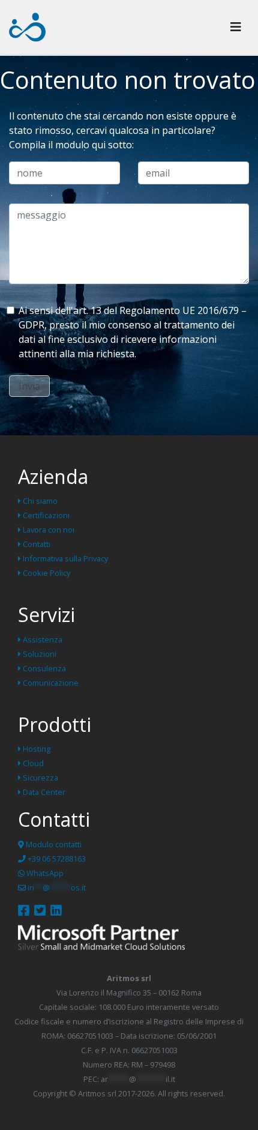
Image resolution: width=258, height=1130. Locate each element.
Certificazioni (45, 515)
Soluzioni (38, 653)
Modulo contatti (53, 844)
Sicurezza (39, 777)
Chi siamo (39, 500)
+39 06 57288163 (56, 858)
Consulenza (43, 668)
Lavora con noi (47, 529)
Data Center (43, 792)
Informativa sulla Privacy (64, 558)
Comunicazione (50, 682)
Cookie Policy (45, 572)
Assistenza (41, 639)
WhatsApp (44, 873)
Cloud (32, 763)
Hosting (35, 748)
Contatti (35, 544)
